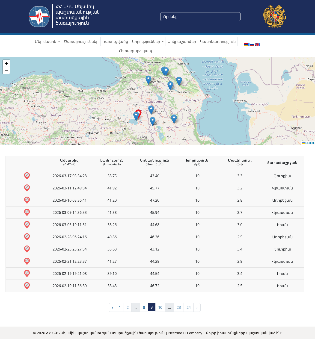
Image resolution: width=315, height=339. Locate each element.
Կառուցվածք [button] (115, 41)
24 (189, 307)
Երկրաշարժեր (182, 41)
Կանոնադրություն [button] (218, 41)
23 (179, 307)
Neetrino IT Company (185, 332)
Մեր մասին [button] (46, 41)
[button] (179, 81)
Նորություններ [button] (146, 41)
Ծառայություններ (81, 41)
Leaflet (309, 142)
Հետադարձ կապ (135, 50)
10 (160, 307)
